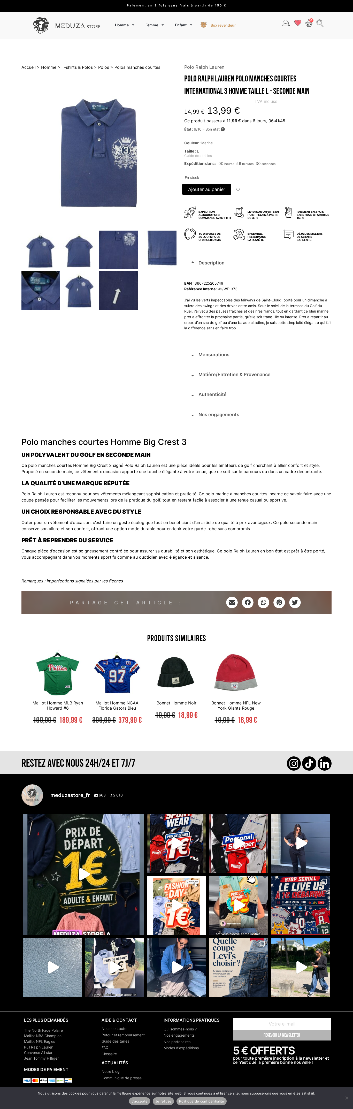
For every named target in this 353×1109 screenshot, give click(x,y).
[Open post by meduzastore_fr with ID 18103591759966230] (176, 967)
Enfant (181, 25)
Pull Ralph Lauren (38, 1047)
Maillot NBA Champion (43, 1036)
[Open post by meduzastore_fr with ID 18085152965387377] (114, 967)
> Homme (46, 67)
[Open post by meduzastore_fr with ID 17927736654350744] (300, 843)
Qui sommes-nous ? (180, 1029)
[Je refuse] (346, 1097)
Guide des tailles (115, 1041)
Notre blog (111, 1071)
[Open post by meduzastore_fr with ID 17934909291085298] (176, 905)
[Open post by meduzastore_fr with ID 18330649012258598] (176, 843)
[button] (238, 190)
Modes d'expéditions (181, 1048)
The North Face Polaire (43, 1030)
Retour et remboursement (123, 1035)
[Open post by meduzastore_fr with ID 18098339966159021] (238, 967)
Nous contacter (115, 1028)
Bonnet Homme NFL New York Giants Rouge (236, 705)
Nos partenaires (177, 1041)
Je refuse (163, 1101)
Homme (122, 25)
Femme (151, 25)
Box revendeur (223, 25)
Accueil (28, 67)
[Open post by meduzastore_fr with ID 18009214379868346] (238, 905)
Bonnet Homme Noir (176, 702)
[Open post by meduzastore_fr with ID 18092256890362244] (300, 905)
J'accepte (140, 1101)
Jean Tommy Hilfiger (41, 1058)
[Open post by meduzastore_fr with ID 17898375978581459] (83, 874)
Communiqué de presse (122, 1078)
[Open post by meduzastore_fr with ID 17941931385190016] (300, 967)
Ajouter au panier (206, 189)
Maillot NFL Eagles (39, 1041)
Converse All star (38, 1052)
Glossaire (109, 1054)
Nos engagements (179, 1035)
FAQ (105, 1047)
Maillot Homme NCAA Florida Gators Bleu (117, 705)
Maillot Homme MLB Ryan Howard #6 (58, 705)
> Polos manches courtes (134, 67)
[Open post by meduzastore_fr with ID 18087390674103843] (52, 967)
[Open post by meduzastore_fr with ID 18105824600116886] (238, 843)
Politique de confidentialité (201, 1101)
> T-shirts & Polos (74, 67)
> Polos (101, 67)
